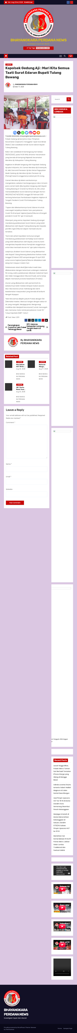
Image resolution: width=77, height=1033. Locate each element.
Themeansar (10, 1029)
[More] (38, 132)
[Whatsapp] (22, 132)
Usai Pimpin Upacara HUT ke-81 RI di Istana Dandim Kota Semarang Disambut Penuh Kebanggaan (61, 804)
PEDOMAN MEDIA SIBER (42, 48)
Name (9, 464)
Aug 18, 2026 (20, 369)
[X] (19, 132)
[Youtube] (34, 132)
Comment (10, 422)
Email (8, 477)
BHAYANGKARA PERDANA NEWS (38, 40)
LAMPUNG (8, 64)
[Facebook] (15, 132)
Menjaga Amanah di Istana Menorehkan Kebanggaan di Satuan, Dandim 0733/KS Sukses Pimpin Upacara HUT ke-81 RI (61, 822)
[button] (65, 56)
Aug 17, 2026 (43, 369)
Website (9, 489)
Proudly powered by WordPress (14, 1027)
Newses (33, 1027)
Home (60, 1028)
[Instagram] (30, 132)
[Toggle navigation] (60, 55)
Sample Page (67, 1028)
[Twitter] (26, 132)
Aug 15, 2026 (20, 392)
